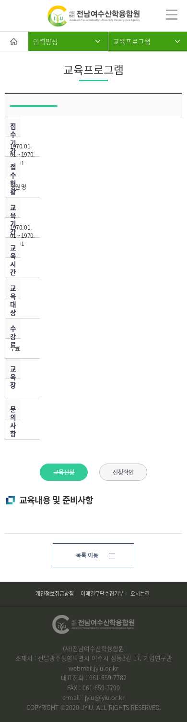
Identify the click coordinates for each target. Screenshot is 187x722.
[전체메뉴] (171, 14)
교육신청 (63, 472)
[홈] (14, 41)
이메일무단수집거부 (102, 593)
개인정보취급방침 (54, 593)
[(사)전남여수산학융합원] (93, 16)
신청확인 (123, 472)
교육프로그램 (132, 41)
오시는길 (140, 593)
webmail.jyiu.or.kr (93, 668)
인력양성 (45, 41)
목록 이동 (87, 555)
